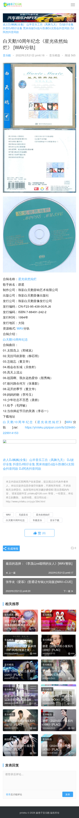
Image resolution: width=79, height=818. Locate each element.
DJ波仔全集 (66, 24)
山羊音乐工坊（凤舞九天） (42, 24)
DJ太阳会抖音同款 (59, 28)
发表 (67, 794)
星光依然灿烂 (27, 279)
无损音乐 (23, 514)
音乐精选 (54, 55)
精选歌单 (9, 739)
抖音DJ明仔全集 (12, 28)
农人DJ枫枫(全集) (13, 24)
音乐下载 (54, 520)
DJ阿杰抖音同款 (30, 468)
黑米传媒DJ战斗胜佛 (35, 28)
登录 (8, 794)
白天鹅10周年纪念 (15, 339)
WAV (20, 328)
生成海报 (12, 548)
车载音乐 (37, 520)
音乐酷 (7, 55)
